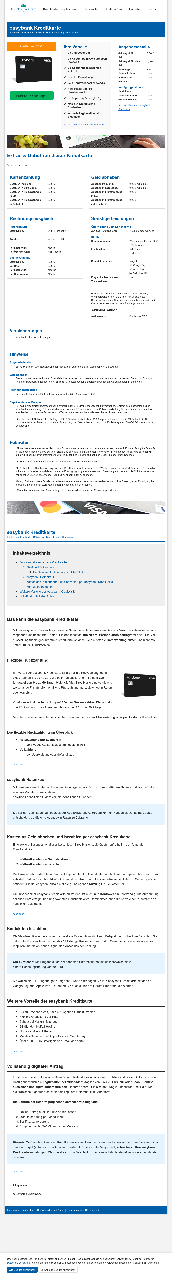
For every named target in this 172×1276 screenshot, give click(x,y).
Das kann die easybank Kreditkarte (43, 562)
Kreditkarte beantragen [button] (31, 95)
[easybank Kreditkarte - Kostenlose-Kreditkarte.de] (32, 69)
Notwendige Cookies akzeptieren (57, 1269)
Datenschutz (28, 1210)
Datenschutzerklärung (18, 1262)
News (152, 9)
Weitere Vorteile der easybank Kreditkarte (48, 591)
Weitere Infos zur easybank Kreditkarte (84, 124)
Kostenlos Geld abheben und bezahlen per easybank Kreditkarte (69, 581)
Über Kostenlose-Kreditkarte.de (83, 1210)
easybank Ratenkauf (40, 577)
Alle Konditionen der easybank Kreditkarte (134, 107)
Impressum (13, 1210)
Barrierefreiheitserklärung (50, 1210)
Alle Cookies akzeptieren (22, 1269)
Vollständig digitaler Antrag (37, 596)
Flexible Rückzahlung (40, 567)
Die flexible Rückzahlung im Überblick (58, 572)
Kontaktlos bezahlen (39, 586)
